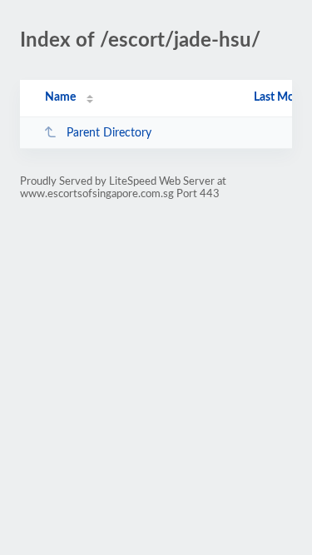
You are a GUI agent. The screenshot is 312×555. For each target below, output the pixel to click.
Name (60, 97)
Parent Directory (109, 133)
